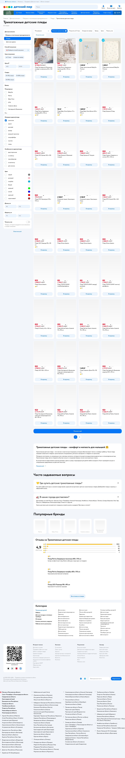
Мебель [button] (38, 612)
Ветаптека (102, 657)
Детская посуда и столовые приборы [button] (44, 615)
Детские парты (62, 631)
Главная (5, 18)
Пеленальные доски (63, 633)
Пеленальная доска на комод (65, 635)
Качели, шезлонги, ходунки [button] (44, 621)
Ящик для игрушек (105, 618)
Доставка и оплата (38, 647)
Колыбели (82, 625)
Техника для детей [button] (41, 610)
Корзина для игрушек (105, 614)
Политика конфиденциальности (41, 657)
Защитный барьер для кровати (87, 618)
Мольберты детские (105, 632)
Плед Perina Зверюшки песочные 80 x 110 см (64, 559)
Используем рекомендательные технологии (14, 679)
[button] (117, 13)
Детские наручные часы (64, 623)
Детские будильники (63, 616)
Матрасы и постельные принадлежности (35, 18)
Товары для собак (103, 651)
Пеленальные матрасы (85, 631)
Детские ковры (104, 616)
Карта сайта (36, 667)
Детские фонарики (63, 620)
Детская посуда (104, 612)
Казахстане (18, 681)
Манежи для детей (84, 629)
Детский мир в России (9, 681)
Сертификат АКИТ (38, 663)
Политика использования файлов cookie (41, 660)
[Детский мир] (17, 7)
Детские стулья (83, 610)
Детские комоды (83, 627)
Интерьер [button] (38, 619)
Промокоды (36, 655)
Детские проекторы (63, 625)
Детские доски (104, 634)
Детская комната (15, 18)
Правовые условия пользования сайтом (25, 677)
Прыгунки (103, 626)
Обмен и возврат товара (39, 651)
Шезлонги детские (105, 628)
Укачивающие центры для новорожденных (107, 623)
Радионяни (61, 614)
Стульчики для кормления (86, 633)
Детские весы (61, 610)
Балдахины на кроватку (85, 620)
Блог (78, 659)
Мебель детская (62, 629)
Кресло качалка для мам (85, 623)
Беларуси (25, 681)
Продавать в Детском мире (40, 649)
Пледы (53, 18)
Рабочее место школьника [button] (43, 624)
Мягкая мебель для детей (85, 612)
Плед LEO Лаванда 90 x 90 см (59, 584)
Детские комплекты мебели (86, 635)
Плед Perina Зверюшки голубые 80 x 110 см (64, 572)
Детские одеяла (11, 42)
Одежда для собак (104, 655)
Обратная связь (37, 665)
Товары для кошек (104, 647)
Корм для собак (103, 653)
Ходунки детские (104, 620)
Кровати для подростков (85, 616)
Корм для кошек (103, 649)
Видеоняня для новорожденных (66, 612)
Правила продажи (37, 653)
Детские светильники (63, 618)
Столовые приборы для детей (108, 610)
